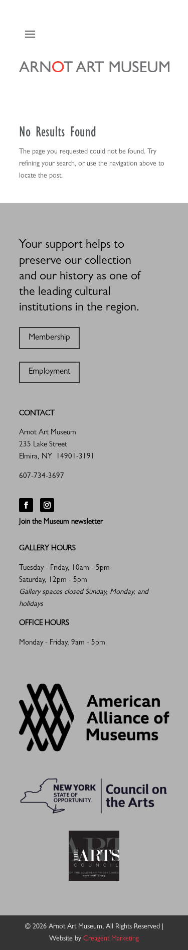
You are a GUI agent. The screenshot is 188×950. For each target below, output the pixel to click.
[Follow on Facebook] (26, 505)
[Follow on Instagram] (47, 505)
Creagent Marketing (111, 938)
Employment (49, 372)
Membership (49, 338)
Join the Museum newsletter (61, 522)
